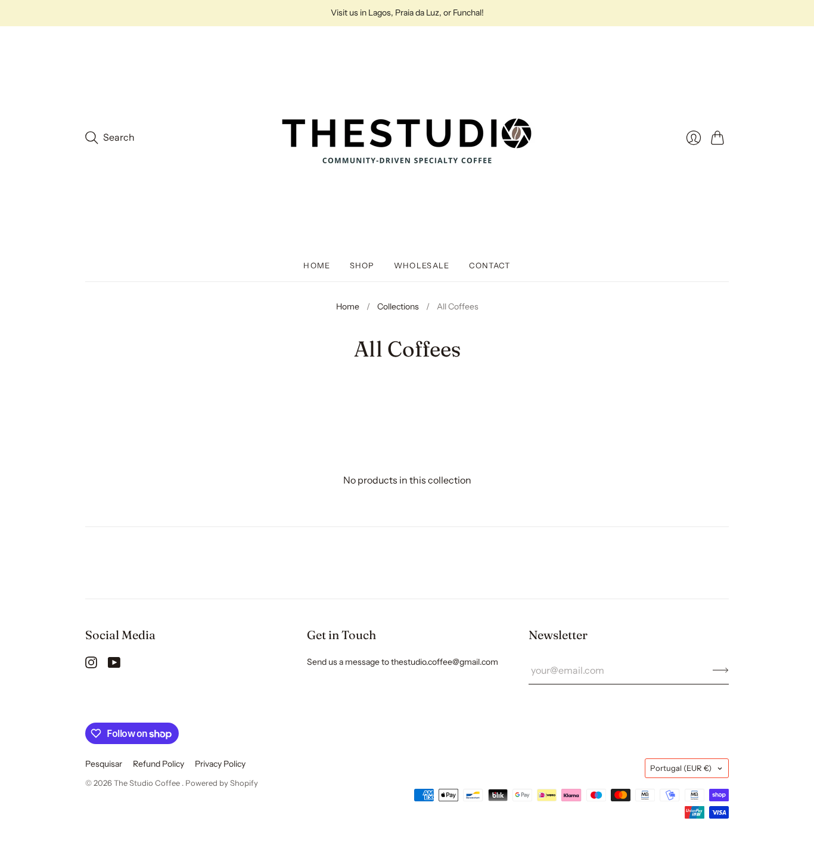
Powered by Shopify (221, 783)
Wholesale (422, 265)
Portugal (681, 768)
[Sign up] (721, 670)
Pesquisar (103, 763)
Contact (490, 265)
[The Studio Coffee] (407, 138)
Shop (362, 265)
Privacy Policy (220, 763)
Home (316, 265)
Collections (398, 306)
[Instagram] (91, 665)
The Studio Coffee (148, 783)
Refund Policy (158, 763)
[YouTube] (114, 665)
